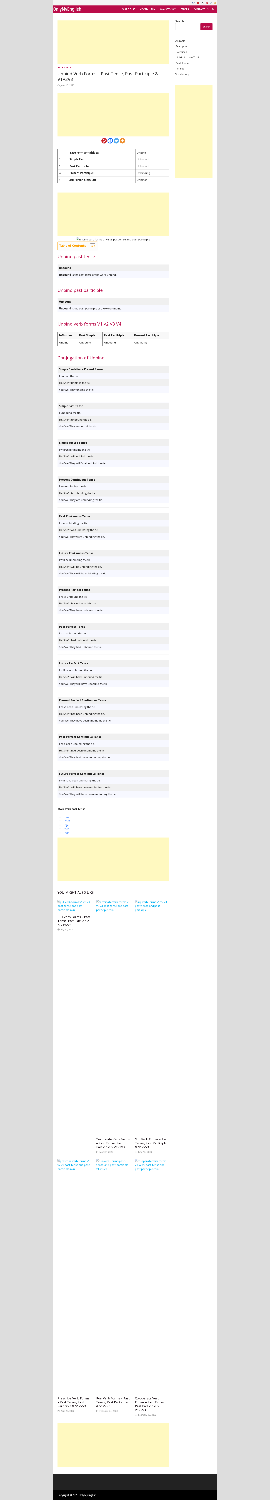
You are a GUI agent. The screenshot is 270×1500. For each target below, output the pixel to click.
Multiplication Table (187, 57)
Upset (66, 821)
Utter (65, 829)
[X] (203, 2)
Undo (65, 833)
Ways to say (167, 9)
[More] (122, 140)
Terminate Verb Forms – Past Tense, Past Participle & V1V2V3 (113, 1143)
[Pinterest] (207, 2)
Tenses (184, 9)
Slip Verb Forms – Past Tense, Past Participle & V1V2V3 (151, 1143)
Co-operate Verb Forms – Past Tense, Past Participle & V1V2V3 (150, 1404)
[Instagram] (211, 2)
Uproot (66, 817)
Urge (65, 825)
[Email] (215, 2)
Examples (181, 46)
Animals (180, 41)
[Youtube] (198, 2)
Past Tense (128, 9)
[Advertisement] (113, 42)
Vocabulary (147, 9)
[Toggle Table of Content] (91, 246)
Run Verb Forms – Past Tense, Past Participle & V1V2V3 (113, 1402)
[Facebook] (194, 2)
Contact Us (201, 9)
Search (179, 21)
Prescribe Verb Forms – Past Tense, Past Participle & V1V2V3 (73, 1402)
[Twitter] (116, 140)
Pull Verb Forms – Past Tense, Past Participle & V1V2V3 (74, 921)
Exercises (181, 52)
